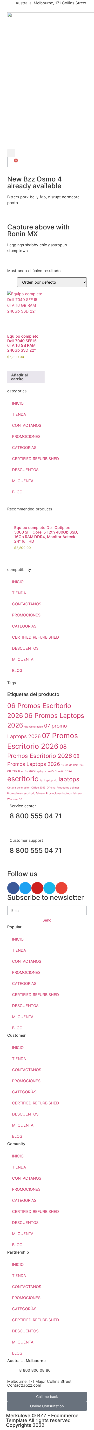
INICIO (18, 403)
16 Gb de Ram (69, 765)
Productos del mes (68, 787)
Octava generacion (18, 787)
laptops (69, 779)
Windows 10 (14, 799)
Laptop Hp (50, 780)
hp (41, 780)
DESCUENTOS (25, 469)
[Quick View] (12, 363)
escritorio (23, 779)
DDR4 (68, 771)
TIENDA (19, 414)
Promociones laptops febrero (63, 793)
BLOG (17, 491)
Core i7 (59, 771)
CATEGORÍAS (24, 447)
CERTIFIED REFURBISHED (35, 458)
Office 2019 (38, 787)
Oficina (51, 787)
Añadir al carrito (19, 377)
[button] (11, 153)
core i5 (49, 771)
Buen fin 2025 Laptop (31, 771)
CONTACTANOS (26, 425)
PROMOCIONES (26, 436)
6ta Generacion (33, 726)
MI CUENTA (23, 480)
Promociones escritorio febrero (26, 793)
